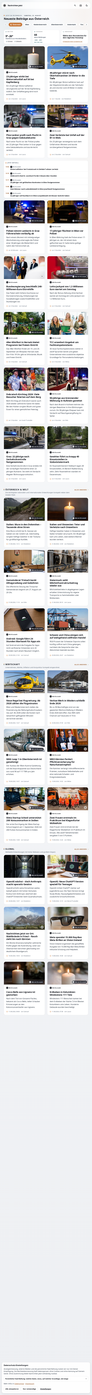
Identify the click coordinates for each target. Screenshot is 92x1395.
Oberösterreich (57, 24)
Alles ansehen (80, 490)
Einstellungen (45, 1389)
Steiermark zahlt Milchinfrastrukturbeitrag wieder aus (64, 583)
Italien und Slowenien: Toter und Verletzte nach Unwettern (67, 526)
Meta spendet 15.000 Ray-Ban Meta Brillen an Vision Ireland (66, 938)
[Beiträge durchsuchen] (75, 5)
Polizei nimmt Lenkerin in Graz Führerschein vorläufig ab (22, 232)
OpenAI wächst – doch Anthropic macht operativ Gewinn (23, 883)
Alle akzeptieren (12, 1389)
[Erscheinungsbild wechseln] (86, 5)
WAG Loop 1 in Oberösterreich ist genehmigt (24, 760)
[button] (17, 37)
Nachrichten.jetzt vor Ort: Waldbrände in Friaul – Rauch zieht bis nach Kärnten (22, 936)
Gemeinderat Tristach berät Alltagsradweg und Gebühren (22, 581)
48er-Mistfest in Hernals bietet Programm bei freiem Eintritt (22, 343)
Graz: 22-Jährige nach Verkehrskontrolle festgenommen (17, 459)
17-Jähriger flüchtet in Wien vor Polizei (66, 232)
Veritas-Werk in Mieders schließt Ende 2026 (67, 702)
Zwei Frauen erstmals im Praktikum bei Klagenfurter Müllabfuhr (65, 820)
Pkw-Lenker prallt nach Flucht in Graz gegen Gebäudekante (23, 136)
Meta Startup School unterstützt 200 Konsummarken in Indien (23, 819)
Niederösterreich (40, 24)
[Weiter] (86, 24)
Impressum (29, 1383)
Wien (27, 24)
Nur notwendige (29, 1389)
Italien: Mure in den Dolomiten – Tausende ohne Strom (23, 526)
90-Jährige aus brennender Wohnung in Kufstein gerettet (66, 399)
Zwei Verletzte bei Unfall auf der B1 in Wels (67, 136)
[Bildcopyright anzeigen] (42, 276)
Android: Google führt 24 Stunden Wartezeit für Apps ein (23, 640)
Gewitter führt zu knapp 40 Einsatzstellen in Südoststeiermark (64, 459)
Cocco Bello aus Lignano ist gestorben (20, 993)
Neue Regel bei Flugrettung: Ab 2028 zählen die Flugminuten (23, 702)
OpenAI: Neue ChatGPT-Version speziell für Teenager (67, 883)
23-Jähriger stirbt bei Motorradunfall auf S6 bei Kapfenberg (20, 79)
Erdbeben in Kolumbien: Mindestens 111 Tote (63, 993)
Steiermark (71, 24)
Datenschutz (19, 1383)
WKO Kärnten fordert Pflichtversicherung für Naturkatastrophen (62, 762)
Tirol (82, 24)
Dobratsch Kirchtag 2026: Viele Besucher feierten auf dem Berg (23, 395)
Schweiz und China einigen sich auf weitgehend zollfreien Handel (68, 636)
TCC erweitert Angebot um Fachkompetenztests (64, 343)
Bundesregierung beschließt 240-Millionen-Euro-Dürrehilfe (24, 288)
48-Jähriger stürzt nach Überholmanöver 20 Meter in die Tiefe (67, 75)
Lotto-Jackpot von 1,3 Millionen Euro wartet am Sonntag (66, 288)
